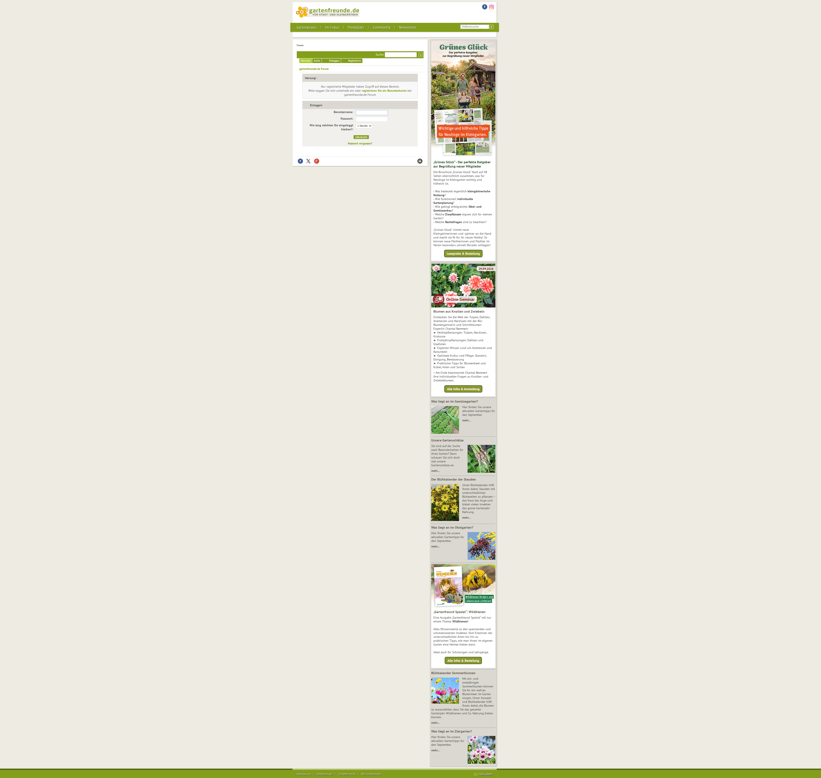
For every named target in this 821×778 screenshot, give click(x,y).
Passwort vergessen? (360, 143)
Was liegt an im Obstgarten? (452, 527)
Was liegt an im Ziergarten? (451, 731)
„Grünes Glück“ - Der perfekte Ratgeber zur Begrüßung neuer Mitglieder (462, 164)
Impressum (304, 774)
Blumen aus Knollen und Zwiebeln (458, 311)
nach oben (485, 774)
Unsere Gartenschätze (447, 440)
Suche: (380, 54)
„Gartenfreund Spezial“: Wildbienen (459, 612)
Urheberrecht (347, 774)
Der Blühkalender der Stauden (453, 479)
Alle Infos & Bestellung (463, 661)
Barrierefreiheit (371, 774)
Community (382, 27)
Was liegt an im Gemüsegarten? (454, 401)
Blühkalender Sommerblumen (453, 673)
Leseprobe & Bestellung (463, 253)
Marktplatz (356, 27)
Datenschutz (325, 774)
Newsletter (407, 27)
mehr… (466, 420)
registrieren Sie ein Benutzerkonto (384, 91)
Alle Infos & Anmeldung (463, 389)
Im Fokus (332, 27)
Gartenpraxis (307, 27)
